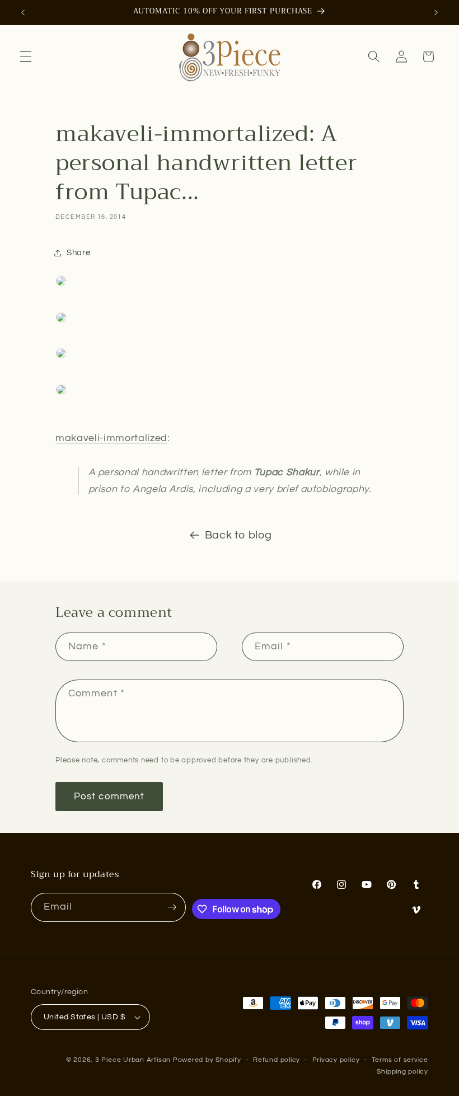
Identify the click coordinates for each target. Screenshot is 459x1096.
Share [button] (78, 252)
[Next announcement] (436, 12)
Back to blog (238, 535)
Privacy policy (336, 1060)
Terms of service (400, 1060)
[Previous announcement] (23, 12)
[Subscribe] (171, 907)
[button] (25, 56)
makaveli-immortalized (111, 438)
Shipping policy (402, 1071)
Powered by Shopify (207, 1060)
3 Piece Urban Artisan (133, 1060)
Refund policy (276, 1060)
